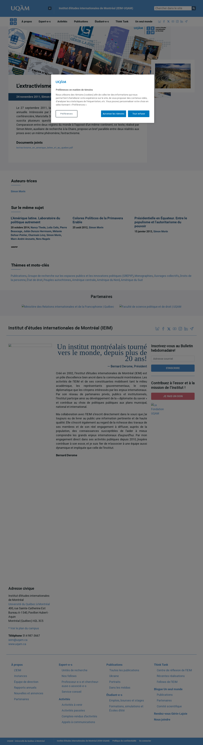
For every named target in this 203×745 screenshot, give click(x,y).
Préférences (66, 114)
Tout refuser (138, 114)
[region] (102, 99)
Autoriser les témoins (113, 114)
